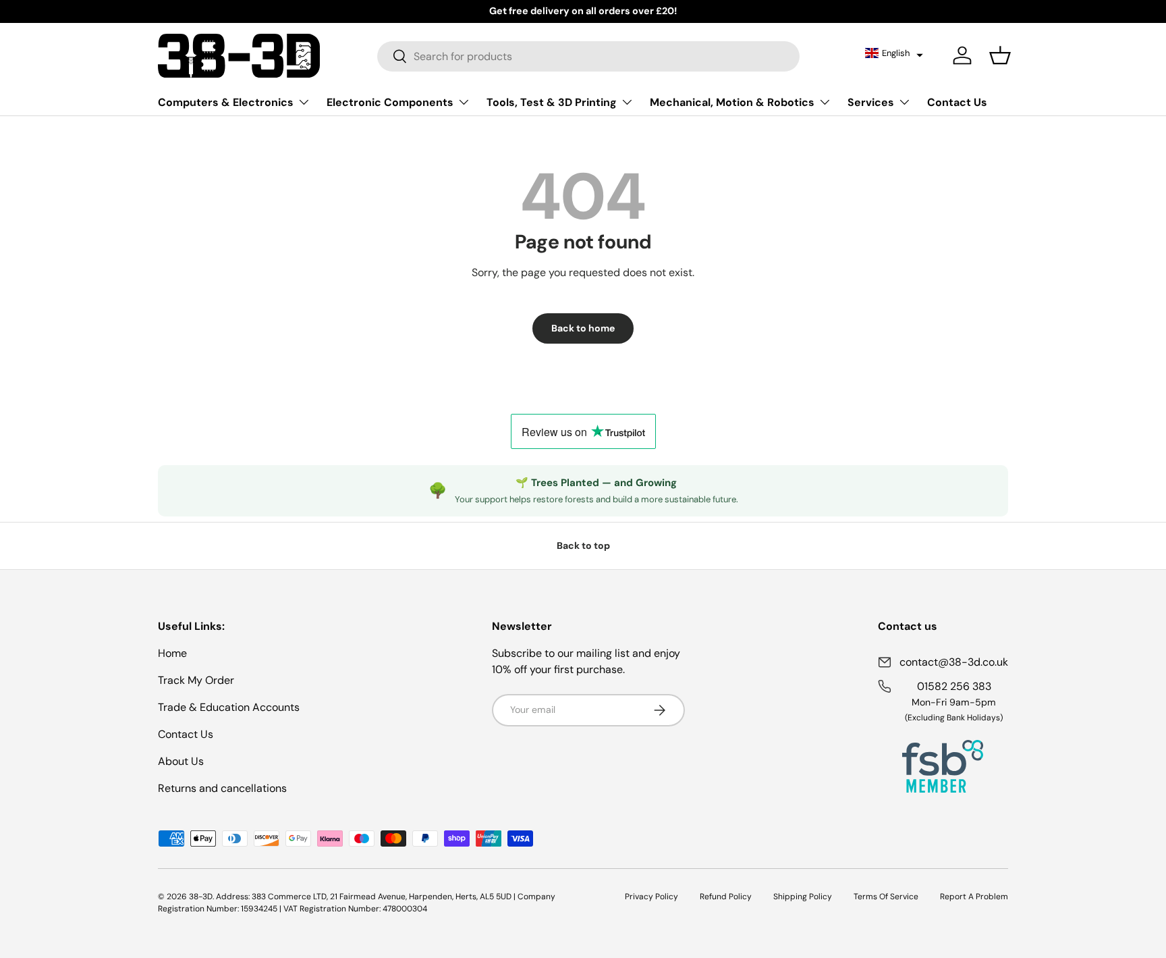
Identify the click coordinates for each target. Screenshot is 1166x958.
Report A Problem (974, 896)
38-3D (201, 896)
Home (172, 653)
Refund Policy (726, 896)
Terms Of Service (886, 896)
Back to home (583, 328)
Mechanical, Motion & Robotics (732, 102)
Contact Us (957, 102)
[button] (894, 53)
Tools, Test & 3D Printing (552, 102)
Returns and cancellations (222, 788)
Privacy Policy (651, 896)
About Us (181, 761)
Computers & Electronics (226, 102)
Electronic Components (390, 102)
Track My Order (196, 680)
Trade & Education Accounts (229, 707)
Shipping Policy (802, 896)
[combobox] (588, 56)
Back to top (583, 545)
